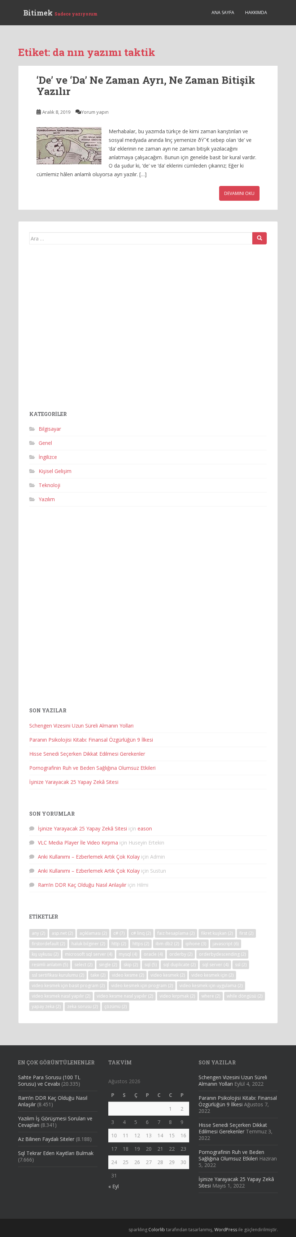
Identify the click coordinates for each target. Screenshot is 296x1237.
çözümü (115, 1006)
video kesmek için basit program (68, 985)
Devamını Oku (239, 193)
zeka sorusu (82, 1006)
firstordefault (48, 944)
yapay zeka (46, 1006)
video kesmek (168, 975)
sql (150, 965)
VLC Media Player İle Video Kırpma (78, 842)
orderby (180, 954)
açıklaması (93, 933)
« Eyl (113, 1186)
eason (145, 828)
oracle (153, 954)
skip (130, 965)
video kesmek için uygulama (211, 985)
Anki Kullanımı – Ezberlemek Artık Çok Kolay (89, 856)
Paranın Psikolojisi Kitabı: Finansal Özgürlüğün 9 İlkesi (91, 739)
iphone (196, 944)
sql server (215, 965)
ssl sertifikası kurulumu (58, 975)
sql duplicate (179, 965)
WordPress (225, 1230)
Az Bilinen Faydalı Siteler (46, 1139)
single (108, 965)
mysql (128, 954)
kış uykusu (45, 954)
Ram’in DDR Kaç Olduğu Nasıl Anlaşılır (82, 884)
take (98, 975)
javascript (226, 944)
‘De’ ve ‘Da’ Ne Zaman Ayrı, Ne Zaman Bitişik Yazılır (145, 85)
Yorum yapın (95, 112)
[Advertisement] (148, 330)
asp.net (62, 933)
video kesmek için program (142, 985)
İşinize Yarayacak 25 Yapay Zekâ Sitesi (73, 781)
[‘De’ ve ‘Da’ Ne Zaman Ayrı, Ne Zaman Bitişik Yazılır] (68, 145)
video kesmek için (212, 975)
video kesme (128, 975)
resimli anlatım (50, 965)
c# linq (141, 933)
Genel (45, 442)
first (246, 933)
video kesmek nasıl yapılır (61, 996)
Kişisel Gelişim (55, 471)
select (83, 965)
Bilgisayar (50, 428)
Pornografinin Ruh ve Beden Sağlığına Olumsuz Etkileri (92, 767)
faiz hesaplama (176, 933)
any (38, 933)
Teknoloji (49, 485)
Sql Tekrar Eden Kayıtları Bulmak (55, 1153)
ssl (241, 965)
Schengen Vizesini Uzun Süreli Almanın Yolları (81, 725)
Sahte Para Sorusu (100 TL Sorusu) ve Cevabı (49, 1080)
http (119, 944)
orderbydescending (222, 954)
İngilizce (48, 456)
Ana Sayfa (223, 12)
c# (119, 933)
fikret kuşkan (217, 933)
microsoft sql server (88, 954)
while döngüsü (244, 996)
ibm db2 (167, 944)
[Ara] (259, 238)
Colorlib (156, 1230)
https (140, 944)
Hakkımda (256, 12)
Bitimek (60, 12)
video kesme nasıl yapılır (125, 996)
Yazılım (47, 499)
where (210, 996)
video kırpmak (177, 996)
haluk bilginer (88, 944)
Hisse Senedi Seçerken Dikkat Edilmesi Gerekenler (87, 753)
